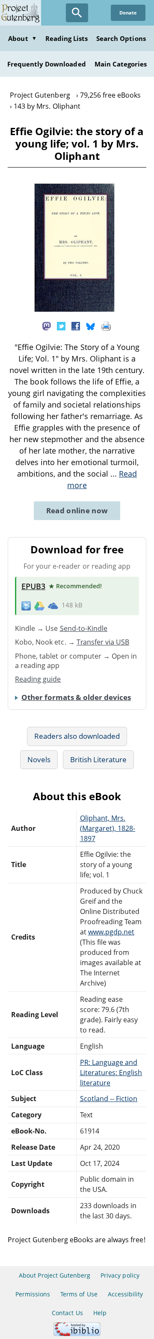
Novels (38, 759)
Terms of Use (78, 1294)
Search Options (121, 38)
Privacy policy (120, 1275)
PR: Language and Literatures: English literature (111, 1072)
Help (100, 1313)
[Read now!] (74, 309)
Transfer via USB (103, 642)
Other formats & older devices (76, 697)
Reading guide (38, 679)
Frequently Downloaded (46, 64)
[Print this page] (106, 325)
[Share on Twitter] (61, 325)
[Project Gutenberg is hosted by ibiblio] (77, 1334)
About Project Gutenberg (54, 1275)
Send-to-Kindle (84, 628)
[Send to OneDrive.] (53, 605)
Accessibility (125, 1294)
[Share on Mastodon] (46, 325)
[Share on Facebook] (75, 325)
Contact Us (67, 1313)
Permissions (32, 1294)
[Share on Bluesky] (90, 325)
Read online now (77, 510)
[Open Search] (77, 12)
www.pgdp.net (111, 932)
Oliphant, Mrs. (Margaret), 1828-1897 (108, 828)
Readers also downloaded (77, 736)
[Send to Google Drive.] (39, 605)
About (22, 38)
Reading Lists (66, 38)
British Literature (98, 759)
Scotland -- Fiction (109, 1098)
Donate (128, 12)
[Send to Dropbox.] (26, 605)
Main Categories (121, 64)
